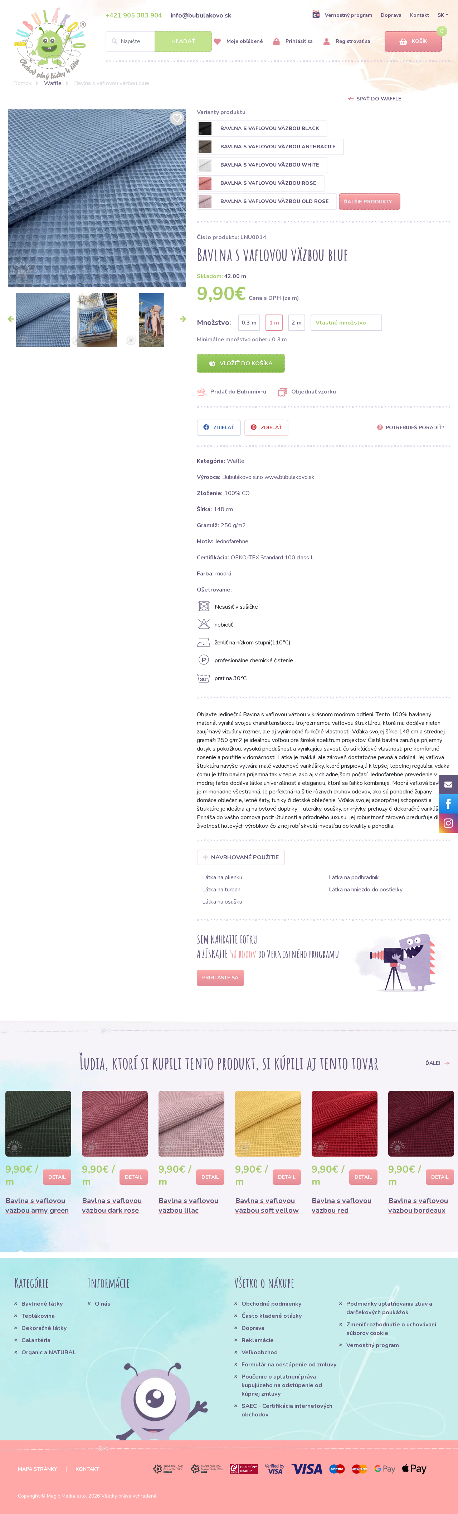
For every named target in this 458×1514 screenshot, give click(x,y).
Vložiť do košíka (245, 363)
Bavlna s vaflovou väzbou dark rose (112, 1205)
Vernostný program (348, 15)
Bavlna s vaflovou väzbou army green (37, 1205)
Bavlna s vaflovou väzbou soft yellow (267, 1205)
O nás (103, 1304)
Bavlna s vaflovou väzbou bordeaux (418, 1205)
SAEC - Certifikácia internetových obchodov (287, 1410)
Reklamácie (258, 1340)
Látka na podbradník (354, 877)
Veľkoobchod (260, 1352)
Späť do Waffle (378, 98)
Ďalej (433, 1062)
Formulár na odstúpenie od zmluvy (289, 1365)
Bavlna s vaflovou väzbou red (341, 1205)
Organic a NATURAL (48, 1352)
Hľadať (183, 41)
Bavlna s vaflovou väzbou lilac (188, 1205)
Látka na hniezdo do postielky (366, 890)
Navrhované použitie (245, 857)
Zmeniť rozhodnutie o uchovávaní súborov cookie (391, 1329)
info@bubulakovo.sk (201, 15)
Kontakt (419, 15)
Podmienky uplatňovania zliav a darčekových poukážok (389, 1308)
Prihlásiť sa (298, 41)
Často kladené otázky (272, 1316)
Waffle (53, 83)
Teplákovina (38, 1316)
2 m (297, 323)
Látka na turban (221, 890)
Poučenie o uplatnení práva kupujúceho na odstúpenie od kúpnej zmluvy (282, 1385)
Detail (57, 1177)
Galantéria (35, 1340)
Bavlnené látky (42, 1304)
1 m (274, 323)
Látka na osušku (222, 902)
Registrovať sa (352, 41)
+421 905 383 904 (134, 15)
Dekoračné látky (44, 1328)
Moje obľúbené (244, 41)
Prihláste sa (220, 977)
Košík (419, 41)
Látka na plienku (222, 877)
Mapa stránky (37, 1469)
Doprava (391, 15)
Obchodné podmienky (271, 1304)
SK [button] (441, 15)
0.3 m (249, 323)
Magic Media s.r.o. (67, 1496)
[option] (97, 198)
